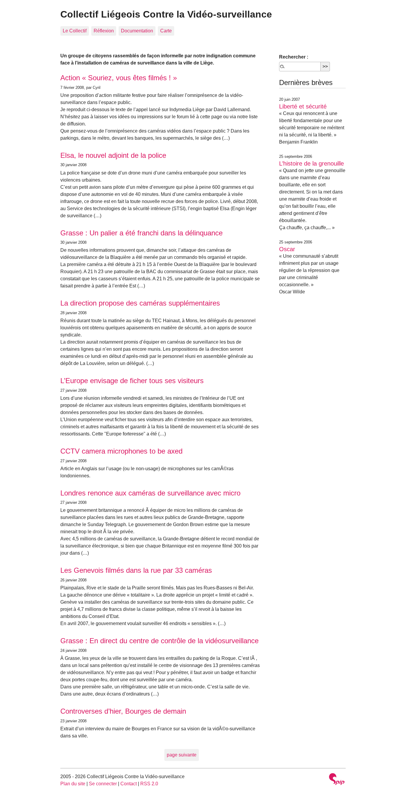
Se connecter (103, 783)
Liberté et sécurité (303, 106)
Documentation (137, 30)
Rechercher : (293, 56)
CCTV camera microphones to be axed (121, 451)
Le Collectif (74, 30)
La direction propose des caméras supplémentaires (140, 303)
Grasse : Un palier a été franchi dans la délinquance (141, 233)
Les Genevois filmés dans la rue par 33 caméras (136, 570)
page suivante (181, 754)
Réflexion (104, 30)
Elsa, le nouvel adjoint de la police (113, 155)
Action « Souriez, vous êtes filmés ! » (118, 78)
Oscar (287, 249)
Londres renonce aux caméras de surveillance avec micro (150, 493)
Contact (128, 783)
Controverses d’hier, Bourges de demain (123, 711)
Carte (166, 30)
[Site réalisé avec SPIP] (337, 779)
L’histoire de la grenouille (311, 163)
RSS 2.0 (149, 783)
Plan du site (72, 783)
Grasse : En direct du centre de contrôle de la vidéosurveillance (159, 641)
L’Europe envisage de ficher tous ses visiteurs (132, 381)
